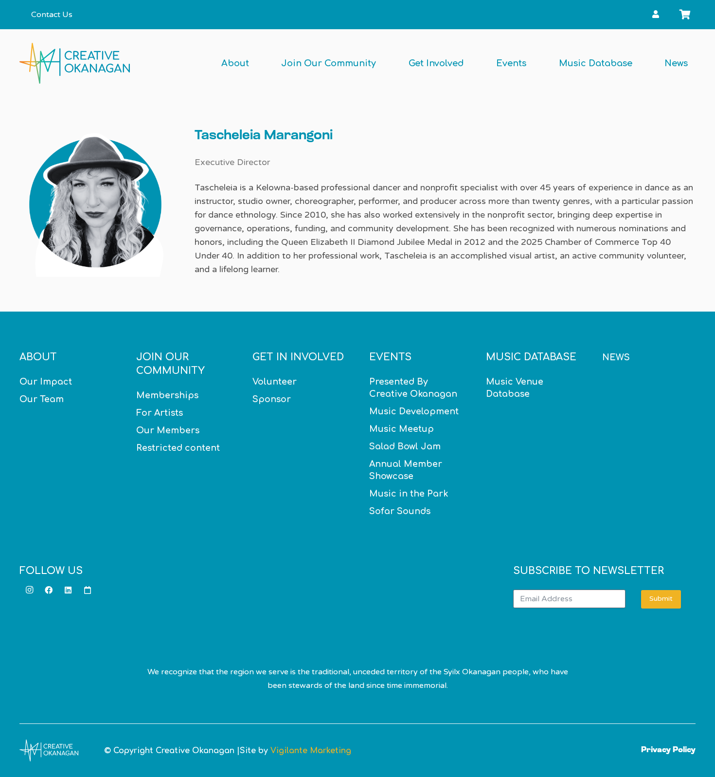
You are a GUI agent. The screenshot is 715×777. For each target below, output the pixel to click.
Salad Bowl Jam (405, 446)
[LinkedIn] (68, 590)
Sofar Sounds (399, 511)
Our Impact (45, 382)
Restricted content (178, 448)
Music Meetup (401, 429)
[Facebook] (48, 590)
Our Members (167, 430)
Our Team (41, 399)
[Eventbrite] (87, 590)
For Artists (159, 413)
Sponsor (271, 399)
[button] (667, 14)
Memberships (167, 395)
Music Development (414, 411)
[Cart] (685, 14)
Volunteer (274, 382)
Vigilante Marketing (310, 750)
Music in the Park (408, 494)
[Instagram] (29, 590)
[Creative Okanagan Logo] (74, 63)
